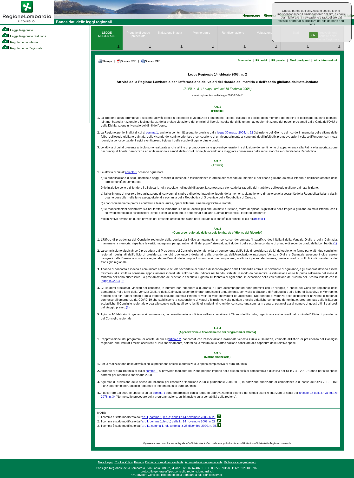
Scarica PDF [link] (128, 61)
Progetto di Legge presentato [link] (138, 34)
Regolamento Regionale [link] (25, 48)
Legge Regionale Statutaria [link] (27, 36)
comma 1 (152, 132)
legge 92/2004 (110, 281)
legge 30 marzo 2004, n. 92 (235, 132)
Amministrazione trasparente (204, 462)
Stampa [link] (107, 61)
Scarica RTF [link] (152, 61)
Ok (313, 35)
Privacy (139, 462)
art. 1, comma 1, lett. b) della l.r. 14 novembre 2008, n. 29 (179, 421)
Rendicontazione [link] (233, 32)
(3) (128, 307)
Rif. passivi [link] (278, 60)
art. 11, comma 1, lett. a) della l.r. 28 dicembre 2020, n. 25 (179, 425)
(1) (335, 243)
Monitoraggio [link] (201, 32)
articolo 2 (175, 339)
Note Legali (105, 462)
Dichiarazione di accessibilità (164, 462)
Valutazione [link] (264, 32)
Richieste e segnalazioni (240, 462)
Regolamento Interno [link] (23, 42)
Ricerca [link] (270, 15)
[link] (27, 23)
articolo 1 (131, 172)
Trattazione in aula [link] (170, 32)
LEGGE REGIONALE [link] (106, 34)
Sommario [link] (244, 60)
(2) (122, 281)
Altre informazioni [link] (325, 60)
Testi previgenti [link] (299, 60)
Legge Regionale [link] (21, 30)
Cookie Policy (124, 462)
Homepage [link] (251, 15)
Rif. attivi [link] (261, 60)
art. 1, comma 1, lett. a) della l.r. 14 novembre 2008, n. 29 (179, 417)
